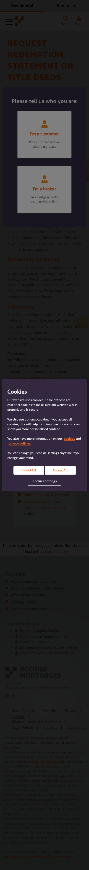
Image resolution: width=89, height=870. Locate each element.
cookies (69, 438)
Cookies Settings (45, 481)
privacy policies (19, 443)
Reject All (29, 470)
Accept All (60, 470)
